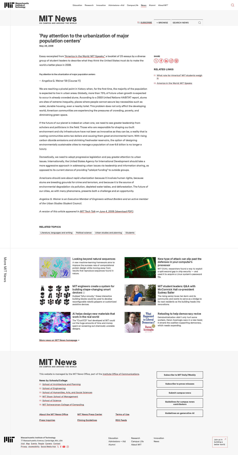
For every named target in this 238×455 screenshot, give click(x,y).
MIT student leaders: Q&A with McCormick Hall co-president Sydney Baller (176, 289)
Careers (48, 443)
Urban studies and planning (108, 232)
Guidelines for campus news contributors (179, 403)
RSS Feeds (121, 420)
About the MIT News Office (53, 414)
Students (130, 232)
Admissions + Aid (116, 5)
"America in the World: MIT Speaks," (85, 56)
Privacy (24, 446)
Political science (83, 232)
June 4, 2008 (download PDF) (116, 211)
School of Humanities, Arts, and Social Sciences (67, 392)
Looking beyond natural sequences (93, 258)
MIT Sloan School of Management (60, 396)
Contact (56, 443)
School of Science (51, 400)
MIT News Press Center (89, 414)
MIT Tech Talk (87, 211)
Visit (23, 443)
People (41, 443)
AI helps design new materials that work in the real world (93, 315)
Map (28, 443)
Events (34, 443)
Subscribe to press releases (179, 384)
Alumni (152, 5)
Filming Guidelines (87, 420)
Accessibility (34, 446)
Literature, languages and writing (56, 232)
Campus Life (132, 5)
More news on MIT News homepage (58, 340)
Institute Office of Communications (121, 374)
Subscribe (146, 22)
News (143, 5)
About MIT (163, 5)
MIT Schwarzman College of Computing (63, 404)
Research (89, 5)
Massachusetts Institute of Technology (38, 438)
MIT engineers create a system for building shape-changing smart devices (93, 289)
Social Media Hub (48, 446)
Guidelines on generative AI (179, 413)
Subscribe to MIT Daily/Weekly (180, 375)
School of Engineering (54, 388)
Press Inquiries (47, 420)
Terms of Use (122, 414)
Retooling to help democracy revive (179, 313)
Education (77, 5)
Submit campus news (180, 393)
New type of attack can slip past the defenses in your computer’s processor (179, 262)
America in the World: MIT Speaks (174, 83)
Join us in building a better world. (219, 442)
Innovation (101, 5)
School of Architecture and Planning (61, 384)
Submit (200, 23)
